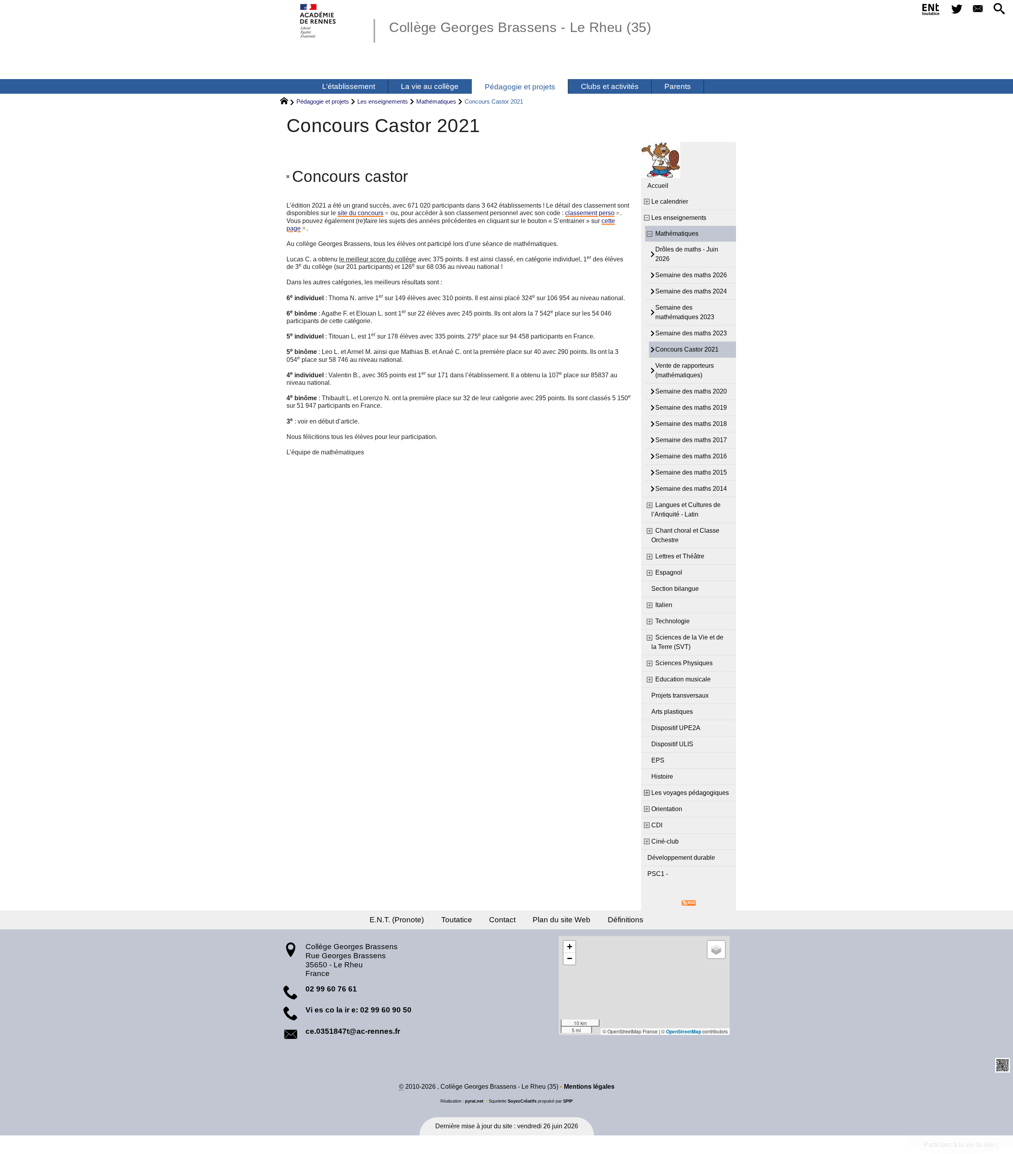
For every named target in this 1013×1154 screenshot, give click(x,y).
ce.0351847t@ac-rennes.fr (352, 1031)
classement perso (590, 213)
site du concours (360, 213)
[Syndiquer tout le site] (688, 902)
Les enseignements (382, 101)
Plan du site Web (561, 920)
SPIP (568, 1101)
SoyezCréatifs (522, 1101)
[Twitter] (956, 9)
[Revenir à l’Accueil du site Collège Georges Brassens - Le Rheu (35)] (318, 21)
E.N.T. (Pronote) (397, 920)
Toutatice (456, 920)
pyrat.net (474, 1101)
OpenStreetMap (683, 1031)
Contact (502, 920)
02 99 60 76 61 (331, 989)
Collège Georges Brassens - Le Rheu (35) (520, 27)
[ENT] (931, 10)
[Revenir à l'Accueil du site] (287, 102)
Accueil (657, 185)
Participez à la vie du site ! (960, 1144)
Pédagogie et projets (322, 101)
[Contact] (978, 9)
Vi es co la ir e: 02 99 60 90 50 (358, 1010)
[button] (999, 9)
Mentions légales (589, 1086)
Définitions (625, 920)
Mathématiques (436, 101)
